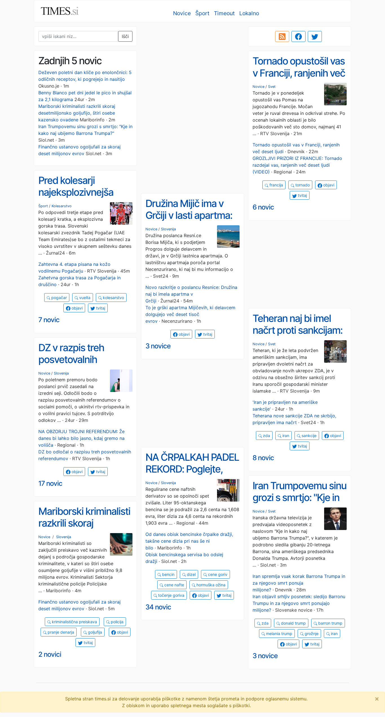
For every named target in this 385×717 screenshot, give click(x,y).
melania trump (278, 633)
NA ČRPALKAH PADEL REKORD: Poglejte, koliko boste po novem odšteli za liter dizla (192, 475)
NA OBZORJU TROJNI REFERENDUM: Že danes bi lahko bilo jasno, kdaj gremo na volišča (81, 438)
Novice (182, 13)
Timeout (224, 13)
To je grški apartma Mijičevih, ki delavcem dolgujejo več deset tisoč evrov (190, 314)
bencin (167, 574)
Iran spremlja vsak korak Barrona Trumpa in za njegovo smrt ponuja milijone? (299, 583)
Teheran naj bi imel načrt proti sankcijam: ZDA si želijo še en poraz (297, 336)
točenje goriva (170, 595)
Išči (125, 36)
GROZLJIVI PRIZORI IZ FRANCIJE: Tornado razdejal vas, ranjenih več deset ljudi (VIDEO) (297, 165)
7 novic (48, 320)
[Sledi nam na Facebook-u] (298, 36)
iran (285, 435)
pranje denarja (60, 632)
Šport (202, 13)
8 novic (263, 458)
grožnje (311, 633)
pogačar (58, 297)
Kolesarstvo (62, 206)
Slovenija (168, 229)
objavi (328, 184)
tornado (302, 184)
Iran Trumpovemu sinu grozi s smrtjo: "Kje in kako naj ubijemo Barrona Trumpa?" (299, 503)
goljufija (94, 632)
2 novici (49, 654)
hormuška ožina (210, 584)
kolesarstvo (113, 297)
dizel (191, 574)
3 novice (158, 346)
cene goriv (217, 574)
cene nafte (173, 584)
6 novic (263, 207)
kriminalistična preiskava (74, 621)
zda (266, 435)
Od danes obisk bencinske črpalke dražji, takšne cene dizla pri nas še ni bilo (189, 541)
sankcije (308, 435)
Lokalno (249, 13)
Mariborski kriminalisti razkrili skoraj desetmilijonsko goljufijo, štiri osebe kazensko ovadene (76, 113)
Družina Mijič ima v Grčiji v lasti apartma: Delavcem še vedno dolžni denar (188, 221)
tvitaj (302, 195)
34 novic (158, 607)
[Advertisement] (192, 66)
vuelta (84, 297)
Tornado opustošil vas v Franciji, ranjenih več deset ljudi (299, 73)
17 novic (50, 483)
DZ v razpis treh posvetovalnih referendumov (71, 359)
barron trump (329, 623)
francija (275, 184)
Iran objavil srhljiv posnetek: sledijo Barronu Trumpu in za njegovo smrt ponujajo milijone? (299, 603)
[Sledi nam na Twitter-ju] (315, 36)
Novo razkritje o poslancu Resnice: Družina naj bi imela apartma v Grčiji (191, 294)
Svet (272, 86)
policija (116, 621)
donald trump (293, 623)
